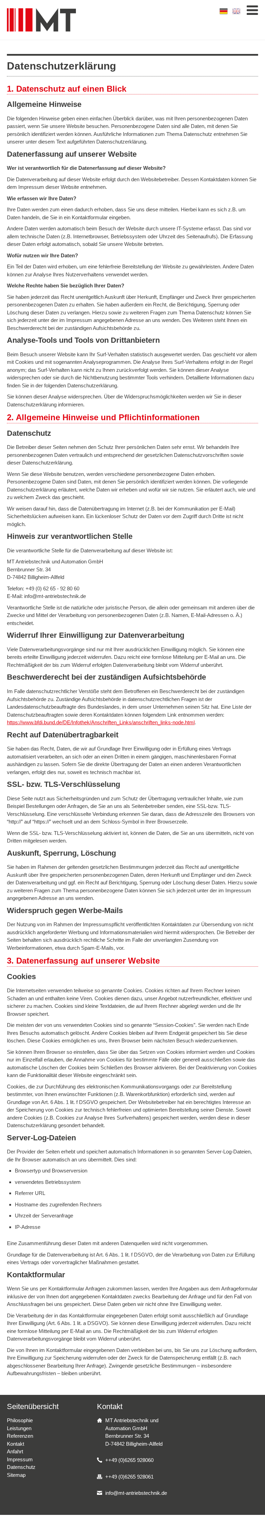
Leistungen (19, 1428)
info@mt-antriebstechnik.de (136, 1493)
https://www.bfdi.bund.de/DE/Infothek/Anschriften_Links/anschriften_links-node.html (101, 722)
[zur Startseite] (41, 20)
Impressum (20, 1459)
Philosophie (20, 1420)
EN (236, 11)
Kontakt (15, 1444)
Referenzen (20, 1436)
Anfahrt (15, 1451)
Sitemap (16, 1475)
